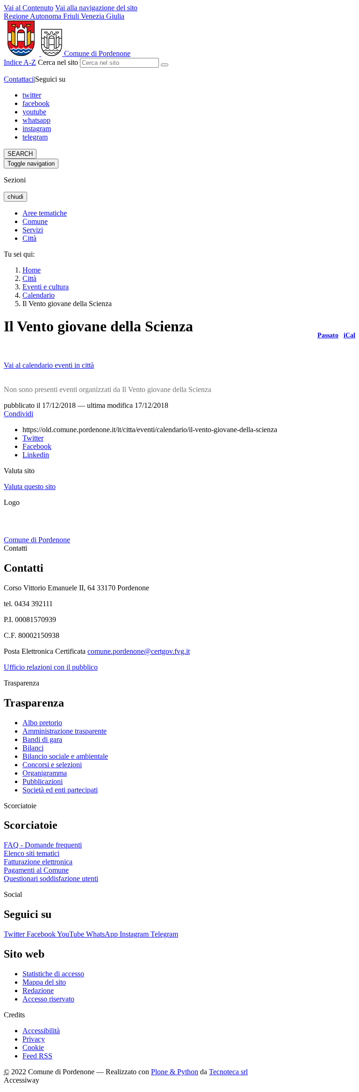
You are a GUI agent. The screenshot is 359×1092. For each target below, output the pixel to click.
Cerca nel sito (58, 62)
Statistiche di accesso (53, 974)
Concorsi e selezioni (52, 765)
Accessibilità (41, 1031)
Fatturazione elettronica (38, 862)
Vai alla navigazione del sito (96, 8)
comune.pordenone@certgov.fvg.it (138, 651)
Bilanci (32, 748)
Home (31, 270)
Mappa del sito (44, 982)
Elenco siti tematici (31, 853)
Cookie (33, 1047)
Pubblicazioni (42, 781)
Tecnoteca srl (228, 1072)
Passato (327, 335)
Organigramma (44, 773)
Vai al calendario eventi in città (49, 365)
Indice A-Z (20, 62)
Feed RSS (37, 1056)
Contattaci (19, 79)
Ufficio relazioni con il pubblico (51, 667)
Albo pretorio (42, 723)
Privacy (33, 1039)
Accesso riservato (48, 999)
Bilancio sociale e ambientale (65, 756)
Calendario (38, 295)
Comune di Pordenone (37, 540)
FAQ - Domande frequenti (43, 845)
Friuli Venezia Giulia (64, 16)
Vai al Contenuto (28, 8)
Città (29, 278)
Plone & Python (174, 1072)
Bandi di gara (42, 739)
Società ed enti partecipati (60, 790)
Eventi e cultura (45, 287)
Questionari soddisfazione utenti (51, 878)
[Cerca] (164, 64)
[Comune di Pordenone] (14, 531)
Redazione (38, 990)
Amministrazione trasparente (64, 731)
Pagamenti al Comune (36, 870)
